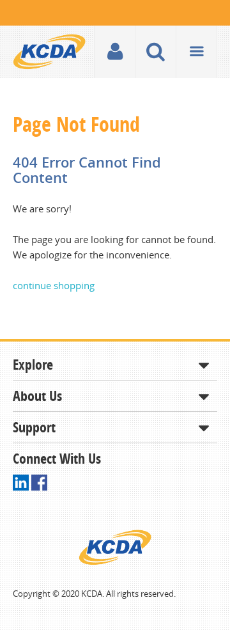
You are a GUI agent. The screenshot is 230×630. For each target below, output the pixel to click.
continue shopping (54, 285)
